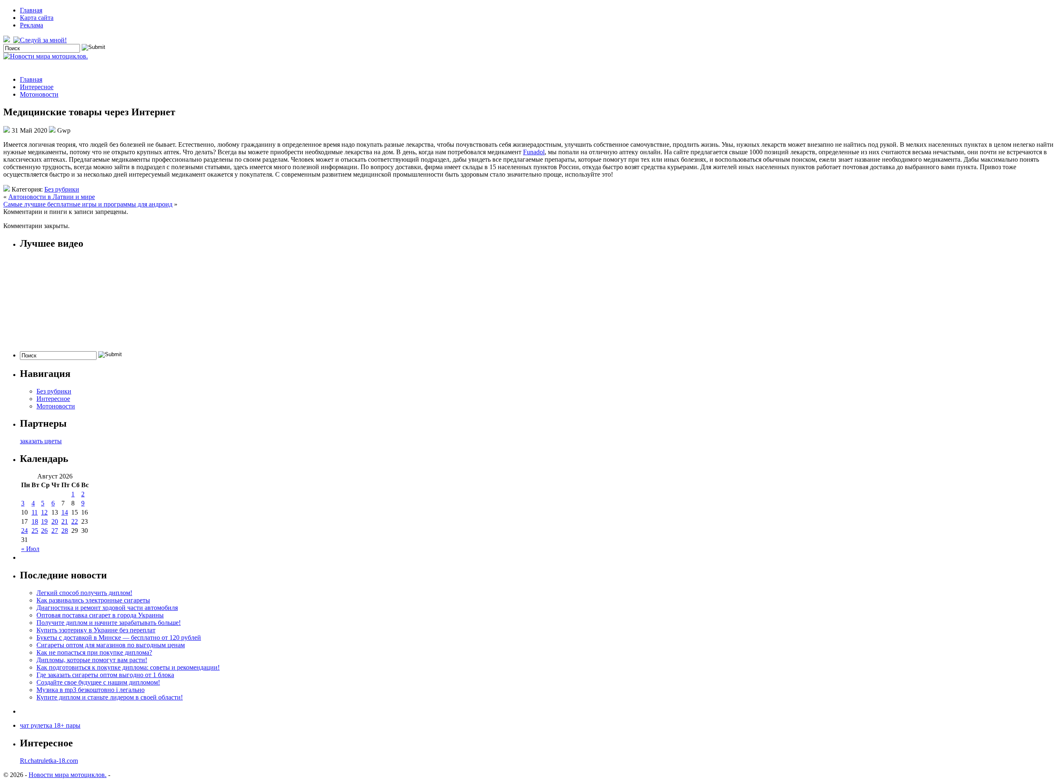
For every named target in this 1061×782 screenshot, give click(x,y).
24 (24, 530)
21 (64, 521)
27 (54, 530)
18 (34, 521)
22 (74, 521)
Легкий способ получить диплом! (84, 592)
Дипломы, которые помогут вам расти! (91, 659)
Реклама (31, 25)
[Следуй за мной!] (40, 40)
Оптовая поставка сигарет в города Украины (100, 615)
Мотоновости (39, 94)
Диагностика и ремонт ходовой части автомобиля (107, 607)
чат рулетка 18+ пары (50, 725)
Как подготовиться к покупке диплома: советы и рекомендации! (128, 667)
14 (64, 512)
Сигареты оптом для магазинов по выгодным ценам (110, 644)
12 (44, 512)
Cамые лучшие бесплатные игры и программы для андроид (87, 204)
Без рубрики (61, 189)
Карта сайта (36, 17)
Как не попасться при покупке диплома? (94, 652)
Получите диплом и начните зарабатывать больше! (108, 622)
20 (54, 521)
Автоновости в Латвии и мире (51, 196)
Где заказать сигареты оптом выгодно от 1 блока (105, 674)
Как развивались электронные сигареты (93, 600)
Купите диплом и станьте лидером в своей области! (109, 697)
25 (34, 530)
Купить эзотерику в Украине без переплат (95, 630)
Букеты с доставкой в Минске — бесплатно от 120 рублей (118, 637)
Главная (31, 10)
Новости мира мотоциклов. (68, 774)
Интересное (36, 86)
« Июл (30, 548)
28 (64, 530)
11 (34, 512)
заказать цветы (41, 440)
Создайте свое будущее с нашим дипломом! (98, 682)
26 (44, 530)
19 (44, 521)
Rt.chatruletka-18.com (49, 760)
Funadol (534, 151)
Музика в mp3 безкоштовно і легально (90, 689)
